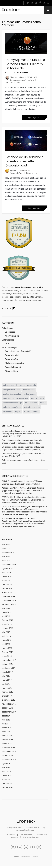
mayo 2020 (6, 576)
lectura (34, 398)
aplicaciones (8, 385)
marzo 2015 (7, 783)
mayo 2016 (6, 728)
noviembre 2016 (9, 704)
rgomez (13, 170)
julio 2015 (6, 768)
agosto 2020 (7, 569)
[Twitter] (28, 3)
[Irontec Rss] (47, 3)
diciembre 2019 (8, 596)
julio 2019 (6, 608)
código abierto (30, 394)
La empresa (10, 332)
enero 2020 (7, 592)
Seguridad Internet (13, 367)
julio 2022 (6, 557)
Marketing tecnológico (14, 363)
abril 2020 (6, 580)
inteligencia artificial (11, 390)
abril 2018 (6, 644)
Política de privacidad (21, 857)
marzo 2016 (7, 736)
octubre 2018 (7, 628)
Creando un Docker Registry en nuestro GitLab (21, 484)
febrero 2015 (7, 787)
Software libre (8, 340)
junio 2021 (6, 561)
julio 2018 (6, 632)
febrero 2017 (7, 692)
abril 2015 (6, 779)
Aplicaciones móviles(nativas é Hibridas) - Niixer (22, 488)
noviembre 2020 (9, 565)
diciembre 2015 (8, 748)
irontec (27, 411)
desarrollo (31, 385)
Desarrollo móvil (12, 355)
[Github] (44, 3)
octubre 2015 (7, 756)
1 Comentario (31, 173)
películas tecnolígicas (12, 407)
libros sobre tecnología (12, 403)
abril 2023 (6, 549)
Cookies (35, 857)
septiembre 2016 (9, 712)
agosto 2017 (7, 672)
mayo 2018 (6, 640)
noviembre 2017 (9, 660)
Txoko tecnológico (9, 348)
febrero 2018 (7, 652)
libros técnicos (31, 403)
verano (43, 403)
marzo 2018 (7, 648)
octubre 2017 (7, 664)
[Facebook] (40, 3)
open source (8, 398)
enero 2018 (7, 656)
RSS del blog (7, 308)
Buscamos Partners (31, 837)
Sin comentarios (13, 83)
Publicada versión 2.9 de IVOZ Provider (18, 502)
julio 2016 (6, 720)
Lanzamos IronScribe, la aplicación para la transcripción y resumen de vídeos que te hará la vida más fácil (24, 433)
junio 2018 (6, 636)
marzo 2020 (7, 584)
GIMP (7, 344)
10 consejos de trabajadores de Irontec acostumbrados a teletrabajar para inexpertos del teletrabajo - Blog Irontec (23, 521)
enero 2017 (7, 696)
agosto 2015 (7, 764)
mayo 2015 (6, 775)
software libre (22, 398)
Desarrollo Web (16, 173)
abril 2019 (6, 616)
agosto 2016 (7, 716)
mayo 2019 (6, 612)
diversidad (7, 411)
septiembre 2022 (9, 553)
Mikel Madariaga (17, 77)
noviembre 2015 (9, 752)
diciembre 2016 (8, 700)
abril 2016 (6, 732)
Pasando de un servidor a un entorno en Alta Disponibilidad (24, 161)
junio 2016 (6, 724)
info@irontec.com (14, 827)
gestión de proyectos (12, 394)
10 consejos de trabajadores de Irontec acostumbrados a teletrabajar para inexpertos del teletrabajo (24, 512)
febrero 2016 (7, 740)
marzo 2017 (7, 688)
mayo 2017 (6, 680)
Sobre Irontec (7, 328)
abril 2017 (6, 684)
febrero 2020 (7, 588)
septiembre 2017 (9, 668)
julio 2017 (6, 676)
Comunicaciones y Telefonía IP (23, 80)
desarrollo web (29, 390)
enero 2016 (7, 744)
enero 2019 (7, 624)
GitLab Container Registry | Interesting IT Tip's (21, 481)
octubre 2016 (7, 708)
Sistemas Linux (11, 371)
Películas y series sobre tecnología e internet (20, 460)
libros (42, 398)
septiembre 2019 (9, 604)
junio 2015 (6, 771)
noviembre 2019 (9, 600)
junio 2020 (6, 572)
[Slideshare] (36, 3)
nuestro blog (13, 290)
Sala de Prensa (26, 835)
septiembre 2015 (9, 760)
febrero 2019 (7, 620)
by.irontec (20, 385)
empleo (18, 411)
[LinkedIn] (32, 3)
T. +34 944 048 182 (32, 827)
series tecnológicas (32, 407)
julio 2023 (6, 545)
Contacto (11, 835)
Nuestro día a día (12, 336)
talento (36, 411)
